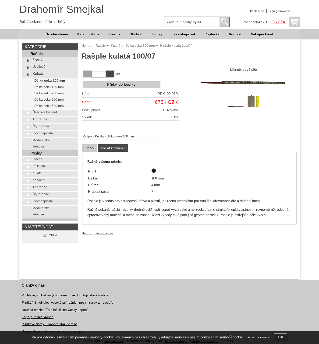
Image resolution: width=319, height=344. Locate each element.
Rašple (87, 136)
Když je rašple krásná (37, 317)
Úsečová (38, 66)
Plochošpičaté (42, 201)
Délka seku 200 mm (49, 93)
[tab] (89, 148)
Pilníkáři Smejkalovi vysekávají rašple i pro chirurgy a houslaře (67, 302)
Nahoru (87, 233)
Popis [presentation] (89, 148)
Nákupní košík (262, 34)
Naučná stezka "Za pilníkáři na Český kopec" (55, 310)
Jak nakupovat (183, 34)
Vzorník (114, 34)
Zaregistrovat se (280, 11)
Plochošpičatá (42, 133)
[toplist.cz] (50, 235)
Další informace (257, 337)
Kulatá (99, 136)
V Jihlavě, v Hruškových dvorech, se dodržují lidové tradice (65, 295)
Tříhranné (39, 187)
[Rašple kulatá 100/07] (243, 82)
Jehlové (38, 214)
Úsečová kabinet (44, 112)
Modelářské (41, 208)
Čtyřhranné (40, 194)
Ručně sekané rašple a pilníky (42, 22)
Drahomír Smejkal (61, 9)
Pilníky (36, 153)
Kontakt (235, 34)
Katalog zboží (88, 34)
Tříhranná (39, 119)
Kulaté (37, 173)
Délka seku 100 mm (120, 136)
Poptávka (212, 34)
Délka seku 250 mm (49, 99)
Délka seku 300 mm (49, 106)
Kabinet (38, 180)
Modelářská (41, 140)
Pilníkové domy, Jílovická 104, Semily (49, 324)
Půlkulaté (39, 166)
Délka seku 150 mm (49, 87)
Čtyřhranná (40, 126)
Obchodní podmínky (146, 34)
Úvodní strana (57, 34)
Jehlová (38, 146)
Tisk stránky (104, 233)
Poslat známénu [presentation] (113, 148)
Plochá (37, 59)
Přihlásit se (257, 11)
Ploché (37, 159)
